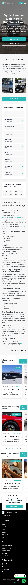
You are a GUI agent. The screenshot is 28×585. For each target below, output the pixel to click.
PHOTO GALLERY (14, 43)
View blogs (23, 361)
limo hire (22, 226)
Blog (3, 537)
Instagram (6, 569)
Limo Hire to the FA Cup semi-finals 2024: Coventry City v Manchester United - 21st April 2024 (11, 390)
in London (14, 501)
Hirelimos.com (6, 226)
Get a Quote (5, 534)
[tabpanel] (12, 381)
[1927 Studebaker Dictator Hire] (7, 85)
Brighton (4, 217)
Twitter (5, 566)
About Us (4, 527)
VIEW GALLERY (14, 98)
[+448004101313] (21, 3)
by (16, 386)
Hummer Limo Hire (7, 548)
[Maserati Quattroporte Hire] (20, 85)
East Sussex (17, 217)
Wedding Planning (16, 461)
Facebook (6, 564)
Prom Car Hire (6, 556)
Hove (9, 217)
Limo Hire (18, 367)
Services (4, 529)
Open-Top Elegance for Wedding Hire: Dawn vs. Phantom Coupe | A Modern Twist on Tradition (12, 437)
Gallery (4, 532)
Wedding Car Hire (16, 414)
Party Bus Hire (6, 550)
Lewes (23, 280)
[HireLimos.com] (8, 3)
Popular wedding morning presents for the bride (11, 483)
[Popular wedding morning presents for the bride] (12, 468)
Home (3, 524)
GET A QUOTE (14, 39)
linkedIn (6, 572)
